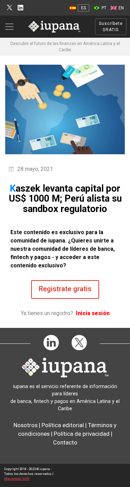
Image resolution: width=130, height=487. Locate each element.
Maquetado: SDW (16, 478)
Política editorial (63, 425)
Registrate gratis (65, 289)
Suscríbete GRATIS (111, 26)
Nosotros (25, 425)
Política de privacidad (82, 433)
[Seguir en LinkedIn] (20, 7)
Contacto (65, 442)
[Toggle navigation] (11, 26)
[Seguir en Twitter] (9, 7)
